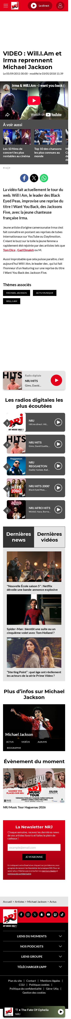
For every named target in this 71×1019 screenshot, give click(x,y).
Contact (31, 980)
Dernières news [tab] (18, 537)
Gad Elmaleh (25, 250)
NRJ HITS (31, 381)
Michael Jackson (19, 734)
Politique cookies (39, 984)
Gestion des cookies (34, 992)
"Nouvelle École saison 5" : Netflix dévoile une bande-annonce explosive (32, 587)
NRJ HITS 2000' (39, 486)
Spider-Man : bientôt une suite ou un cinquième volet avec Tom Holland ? (31, 630)
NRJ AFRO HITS (39, 508)
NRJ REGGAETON (38, 464)
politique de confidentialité (19, 874)
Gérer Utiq (52, 988)
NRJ (31, 420)
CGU (22, 984)
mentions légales (49, 871)
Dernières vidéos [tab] (49, 537)
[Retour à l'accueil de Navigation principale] (14, 5)
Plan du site (15, 980)
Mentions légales (50, 980)
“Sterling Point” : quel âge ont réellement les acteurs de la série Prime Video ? (34, 673)
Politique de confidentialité (25, 988)
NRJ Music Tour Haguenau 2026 (24, 807)
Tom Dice (9, 250)
